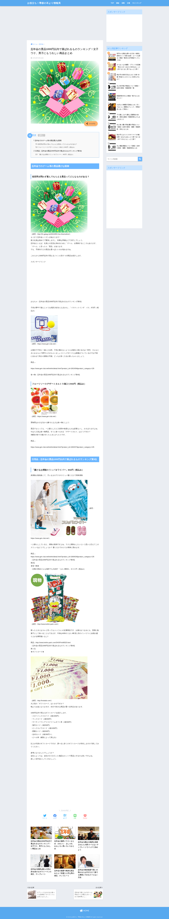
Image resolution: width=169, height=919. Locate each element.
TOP (112, 3)
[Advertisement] (65, 23)
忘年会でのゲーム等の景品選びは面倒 (47, 140)
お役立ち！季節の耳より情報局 (44, 3)
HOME (86, 910)
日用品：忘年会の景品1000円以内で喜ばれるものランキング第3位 (58, 151)
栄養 (123, 3)
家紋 (117, 3)
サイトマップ (136, 3)
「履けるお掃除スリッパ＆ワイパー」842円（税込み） (55, 154)
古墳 (128, 3)
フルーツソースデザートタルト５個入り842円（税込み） (56, 147)
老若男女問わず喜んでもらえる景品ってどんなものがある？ (56, 144)
